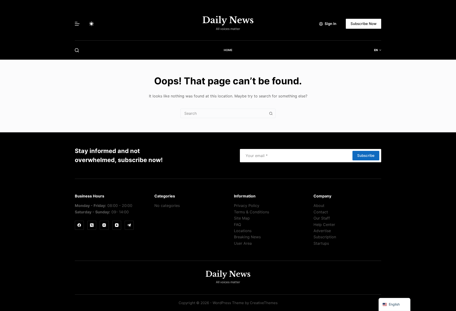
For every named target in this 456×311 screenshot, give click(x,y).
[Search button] (270, 113)
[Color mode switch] (91, 23)
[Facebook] (79, 225)
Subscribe (366, 155)
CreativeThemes (264, 303)
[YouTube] (116, 225)
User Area (243, 243)
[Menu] (77, 23)
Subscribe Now (363, 23)
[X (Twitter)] (91, 225)
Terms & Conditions (251, 212)
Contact (321, 212)
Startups (321, 243)
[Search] (77, 50)
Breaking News (247, 236)
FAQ (237, 224)
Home (228, 50)
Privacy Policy (246, 205)
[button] (377, 50)
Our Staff (322, 218)
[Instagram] (104, 225)
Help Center (324, 224)
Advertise (322, 230)
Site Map (242, 218)
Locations (243, 230)
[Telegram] (129, 225)
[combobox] (223, 113)
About (319, 205)
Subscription (325, 236)
